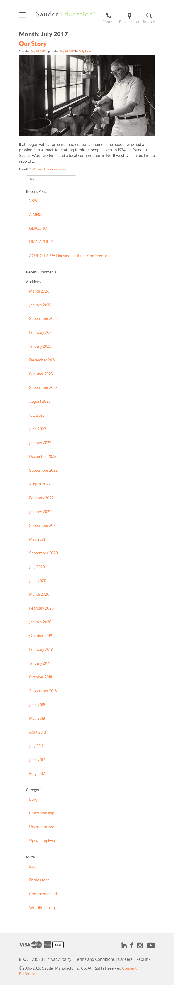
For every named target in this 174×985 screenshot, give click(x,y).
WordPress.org (42, 907)
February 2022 (41, 498)
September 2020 (43, 553)
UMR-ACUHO (41, 242)
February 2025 (41, 332)
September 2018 (43, 691)
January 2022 (40, 511)
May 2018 (37, 718)
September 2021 (43, 525)
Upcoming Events (44, 840)
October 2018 (40, 677)
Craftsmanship (38, 169)
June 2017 (37, 760)
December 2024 (42, 360)
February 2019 (41, 649)
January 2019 (40, 663)
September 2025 (43, 318)
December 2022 (42, 456)
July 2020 (37, 567)
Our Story (33, 43)
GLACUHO (38, 228)
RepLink (143, 959)
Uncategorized (41, 826)
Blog (33, 799)
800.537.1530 (31, 959)
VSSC (34, 200)
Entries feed (39, 880)
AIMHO (35, 214)
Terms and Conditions (95, 959)
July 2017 (36, 746)
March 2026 (39, 291)
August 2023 (40, 401)
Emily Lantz (85, 51)
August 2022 (40, 484)
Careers (125, 959)
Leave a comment (56, 169)
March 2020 (39, 594)
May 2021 (37, 539)
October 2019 (40, 636)
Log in (34, 866)
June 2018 (37, 704)
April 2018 (37, 732)
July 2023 (37, 415)
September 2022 (43, 470)
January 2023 (40, 443)
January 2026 (40, 305)
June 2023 (37, 429)
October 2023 (41, 374)
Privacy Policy (58, 959)
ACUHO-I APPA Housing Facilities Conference (68, 255)
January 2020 (40, 622)
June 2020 (37, 580)
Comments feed (43, 894)
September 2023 (43, 387)
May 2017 (37, 773)
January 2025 (40, 346)
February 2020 (41, 608)
